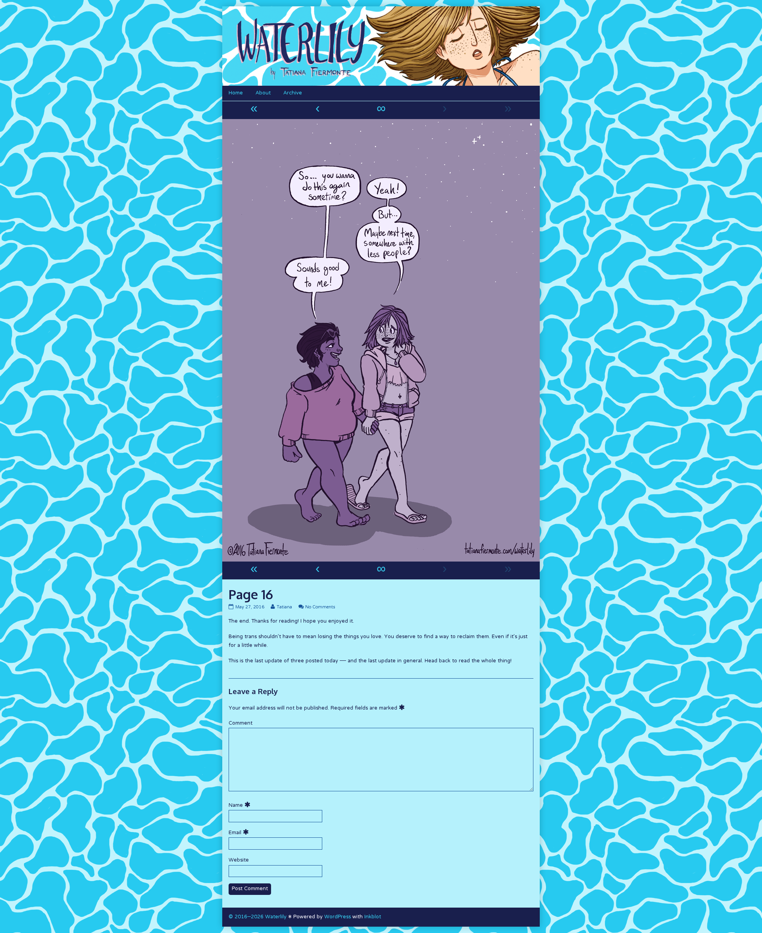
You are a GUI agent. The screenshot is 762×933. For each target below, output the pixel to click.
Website (239, 860)
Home (236, 93)
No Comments (320, 607)
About (263, 93)
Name (240, 805)
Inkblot (372, 917)
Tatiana (284, 607)
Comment (240, 723)
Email (240, 833)
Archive (292, 93)
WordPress (337, 917)
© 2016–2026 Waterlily (258, 917)
